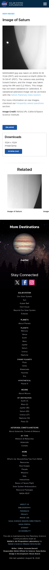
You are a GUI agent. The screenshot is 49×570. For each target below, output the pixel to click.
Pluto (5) (24, 422)
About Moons (24, 393)
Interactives (24, 480)
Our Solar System (24, 296)
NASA (3, 4)
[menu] (45, 4)
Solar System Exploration (14, 4)
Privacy (24, 514)
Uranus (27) (25, 415)
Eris (24, 376)
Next (44, 247)
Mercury (24, 331)
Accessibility (24, 531)
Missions (24, 473)
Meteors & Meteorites (24, 439)
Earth (24, 338)
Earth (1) (24, 401)
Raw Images (8, 14)
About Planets (24, 323)
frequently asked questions (30, 103)
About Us (24, 504)
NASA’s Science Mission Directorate (24, 544)
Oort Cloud (24, 307)
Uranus (25, 352)
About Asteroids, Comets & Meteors (24, 431)
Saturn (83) (24, 411)
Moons (24, 390)
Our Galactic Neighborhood (14, 10)
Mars (24, 341)
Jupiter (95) (24, 408)
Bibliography (24, 508)
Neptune (24, 355)
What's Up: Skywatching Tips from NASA (24, 459)
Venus (24, 334)
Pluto (24, 362)
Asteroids (24, 442)
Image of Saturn (14, 211)
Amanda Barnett (31, 548)
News (24, 455)
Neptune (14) (24, 418)
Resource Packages (24, 490)
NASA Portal (25, 524)
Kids (24, 476)
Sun (24, 300)
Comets (24, 446)
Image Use (24, 518)
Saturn (24, 348)
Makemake (24, 369)
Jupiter (24, 260)
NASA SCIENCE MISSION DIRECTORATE (24, 521)
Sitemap (24, 528)
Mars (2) (24, 404)
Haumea (24, 373)
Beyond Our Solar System (25, 310)
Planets (24, 320)
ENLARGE (10, 127)
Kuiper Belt (24, 303)
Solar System (24, 293)
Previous (5, 247)
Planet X (24, 384)
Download (13, 151)
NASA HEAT (24, 493)
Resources (24, 462)
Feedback (24, 511)
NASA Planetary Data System (26, 95)
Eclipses (24, 314)
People (25, 469)
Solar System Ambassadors (24, 486)
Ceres (24, 366)
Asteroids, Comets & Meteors (24, 428)
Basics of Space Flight (24, 483)
